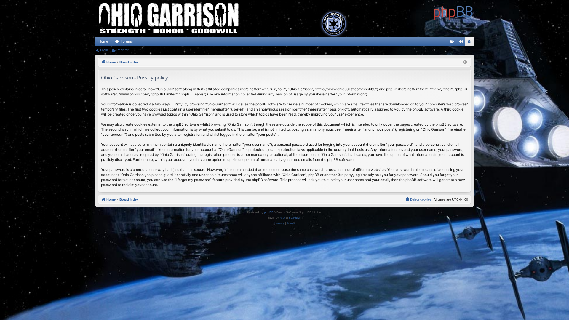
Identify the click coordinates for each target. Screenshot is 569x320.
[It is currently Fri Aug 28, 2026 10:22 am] (465, 62)
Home (103, 41)
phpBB (269, 212)
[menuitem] (451, 41)
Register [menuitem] (471, 42)
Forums (127, 41)
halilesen (295, 217)
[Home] (453, 12)
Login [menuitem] (462, 42)
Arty (282, 217)
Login (104, 50)
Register (122, 50)
